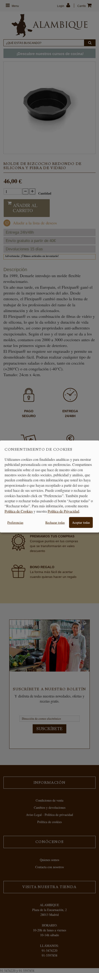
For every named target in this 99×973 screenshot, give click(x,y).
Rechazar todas (55, 522)
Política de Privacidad (63, 511)
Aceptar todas (81, 522)
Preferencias (15, 522)
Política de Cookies (19, 511)
